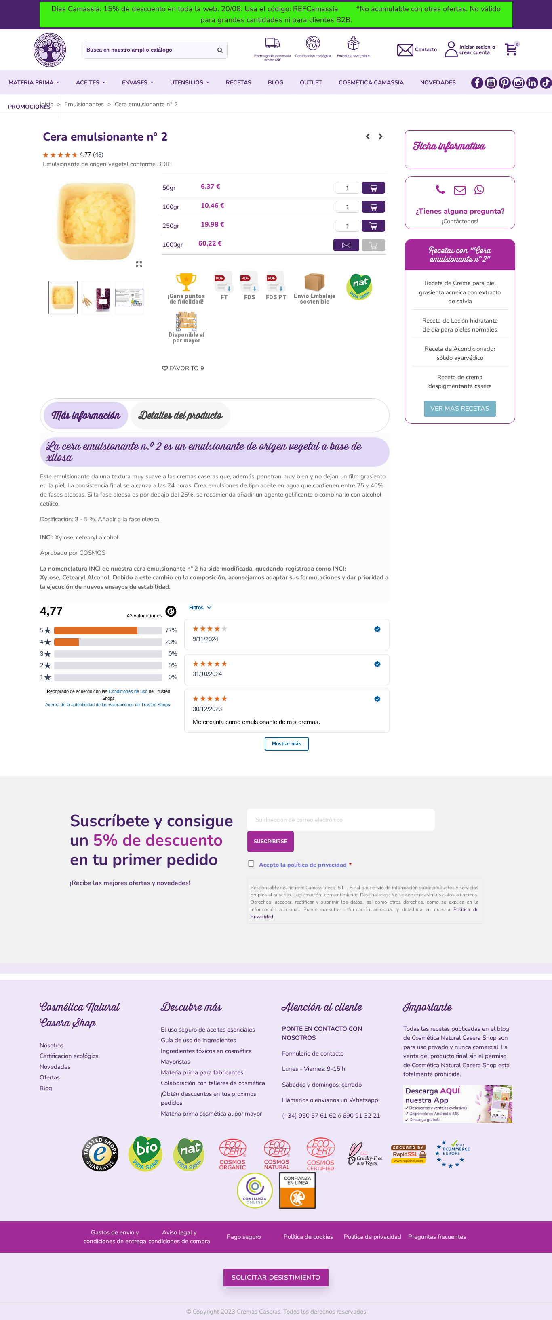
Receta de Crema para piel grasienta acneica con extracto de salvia (460, 292)
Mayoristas (175, 1062)
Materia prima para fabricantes (202, 1072)
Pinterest (505, 83)
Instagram (518, 83)
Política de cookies (308, 1237)
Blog (46, 1088)
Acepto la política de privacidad (303, 865)
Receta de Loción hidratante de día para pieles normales (460, 325)
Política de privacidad (372, 1237)
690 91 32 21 (361, 1116)
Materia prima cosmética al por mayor (211, 1114)
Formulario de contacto (312, 1053)
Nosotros (51, 1045)
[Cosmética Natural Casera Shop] (50, 50)
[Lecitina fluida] (368, 136)
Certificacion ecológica (69, 1056)
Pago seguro (244, 1237)
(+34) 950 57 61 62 (309, 1116)
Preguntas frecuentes (437, 1237)
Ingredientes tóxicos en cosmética (206, 1051)
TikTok (546, 83)
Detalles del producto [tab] (180, 415)
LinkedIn (532, 83)
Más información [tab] (86, 415)
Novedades (55, 1067)
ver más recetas (459, 408)
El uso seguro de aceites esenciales (208, 1030)
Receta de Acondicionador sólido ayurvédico (460, 353)
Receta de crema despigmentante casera (460, 381)
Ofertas (50, 1077)
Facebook (477, 83)
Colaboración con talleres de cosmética (213, 1083)
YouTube (491, 83)
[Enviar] (220, 50)
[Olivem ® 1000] (381, 136)
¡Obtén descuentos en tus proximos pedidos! (208, 1098)
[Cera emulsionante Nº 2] (139, 264)
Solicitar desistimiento (276, 1277)
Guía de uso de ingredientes (198, 1040)
